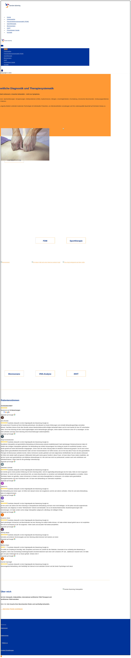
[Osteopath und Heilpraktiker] (12, 7)
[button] (14, 145)
